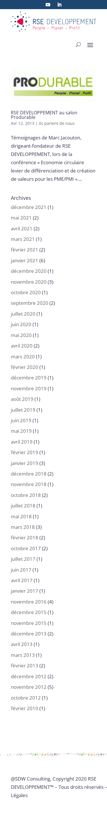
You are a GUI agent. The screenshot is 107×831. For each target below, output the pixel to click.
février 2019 (24, 452)
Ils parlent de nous (57, 123)
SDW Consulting (32, 778)
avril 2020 (22, 345)
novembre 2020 (29, 282)
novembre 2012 (29, 687)
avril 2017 (22, 580)
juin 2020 (21, 324)
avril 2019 (22, 441)
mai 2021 (21, 217)
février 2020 (24, 367)
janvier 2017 (24, 591)
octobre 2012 (26, 697)
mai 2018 (21, 516)
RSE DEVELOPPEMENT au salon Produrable (44, 114)
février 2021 (24, 249)
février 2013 (24, 665)
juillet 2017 (23, 559)
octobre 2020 (26, 292)
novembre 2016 (29, 601)
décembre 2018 (29, 473)
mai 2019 (21, 431)
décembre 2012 (29, 676)
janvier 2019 (24, 463)
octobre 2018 (26, 495)
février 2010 (24, 708)
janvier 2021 (24, 260)
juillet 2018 (23, 505)
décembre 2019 (29, 377)
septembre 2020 (29, 303)
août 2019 (22, 399)
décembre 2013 (29, 633)
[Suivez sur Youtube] (48, 4)
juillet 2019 (23, 410)
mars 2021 (23, 239)
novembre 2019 (29, 388)
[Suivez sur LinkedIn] (59, 4)
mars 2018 (23, 527)
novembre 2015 (29, 623)
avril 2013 (22, 644)
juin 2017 (21, 569)
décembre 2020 (29, 271)
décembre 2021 (29, 207)
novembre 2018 (29, 484)
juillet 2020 (23, 313)
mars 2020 (23, 356)
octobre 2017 (26, 548)
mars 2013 (23, 655)
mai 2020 (21, 335)
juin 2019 (21, 420)
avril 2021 (22, 228)
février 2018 (24, 537)
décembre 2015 (29, 612)
